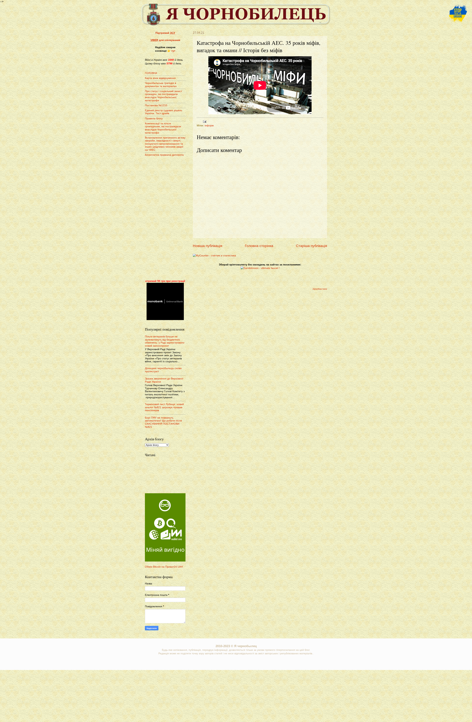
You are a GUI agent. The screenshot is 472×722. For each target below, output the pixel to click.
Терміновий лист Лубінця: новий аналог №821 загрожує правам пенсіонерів (164, 407)
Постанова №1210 (156, 105)
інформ (209, 125)
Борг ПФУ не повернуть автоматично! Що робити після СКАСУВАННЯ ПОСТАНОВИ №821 (163, 422)
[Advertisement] (165, 218)
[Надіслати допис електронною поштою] (204, 121)
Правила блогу (154, 118)
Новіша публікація (207, 246)
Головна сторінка (259, 246)
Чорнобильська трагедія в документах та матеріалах (161, 85)
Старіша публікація (311, 246)
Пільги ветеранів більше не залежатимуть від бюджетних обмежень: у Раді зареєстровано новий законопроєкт (164, 341)
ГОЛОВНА (151, 73)
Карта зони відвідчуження (160, 78)
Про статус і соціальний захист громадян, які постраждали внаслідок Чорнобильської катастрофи (163, 96)
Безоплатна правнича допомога (164, 154)
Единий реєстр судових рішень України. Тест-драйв (163, 112)
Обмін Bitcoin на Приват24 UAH (164, 566)
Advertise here (320, 289)
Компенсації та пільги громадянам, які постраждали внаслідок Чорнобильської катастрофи (163, 128)
